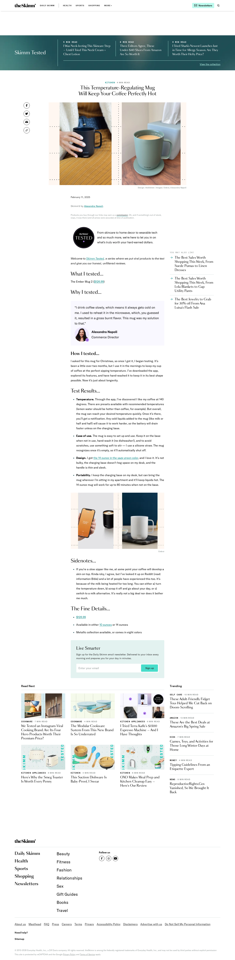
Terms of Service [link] (87, 954)
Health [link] (67, 5)
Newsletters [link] (26, 884)
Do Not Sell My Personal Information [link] (187, 924)
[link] (25, 5)
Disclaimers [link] (130, 924)
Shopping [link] (94, 5)
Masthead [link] (35, 924)
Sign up (149, 668)
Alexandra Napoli (93, 206)
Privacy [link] (89, 924)
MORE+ (108, 5)
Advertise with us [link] (151, 924)
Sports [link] (80, 5)
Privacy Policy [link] (69, 954)
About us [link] (20, 924)
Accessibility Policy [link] (108, 924)
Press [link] (55, 924)
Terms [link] (78, 924)
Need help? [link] (21, 932)
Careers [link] (67, 924)
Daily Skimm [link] (47, 5)
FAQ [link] (46, 924)
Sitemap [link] (19, 938)
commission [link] (122, 215)
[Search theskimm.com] (218, 5)
